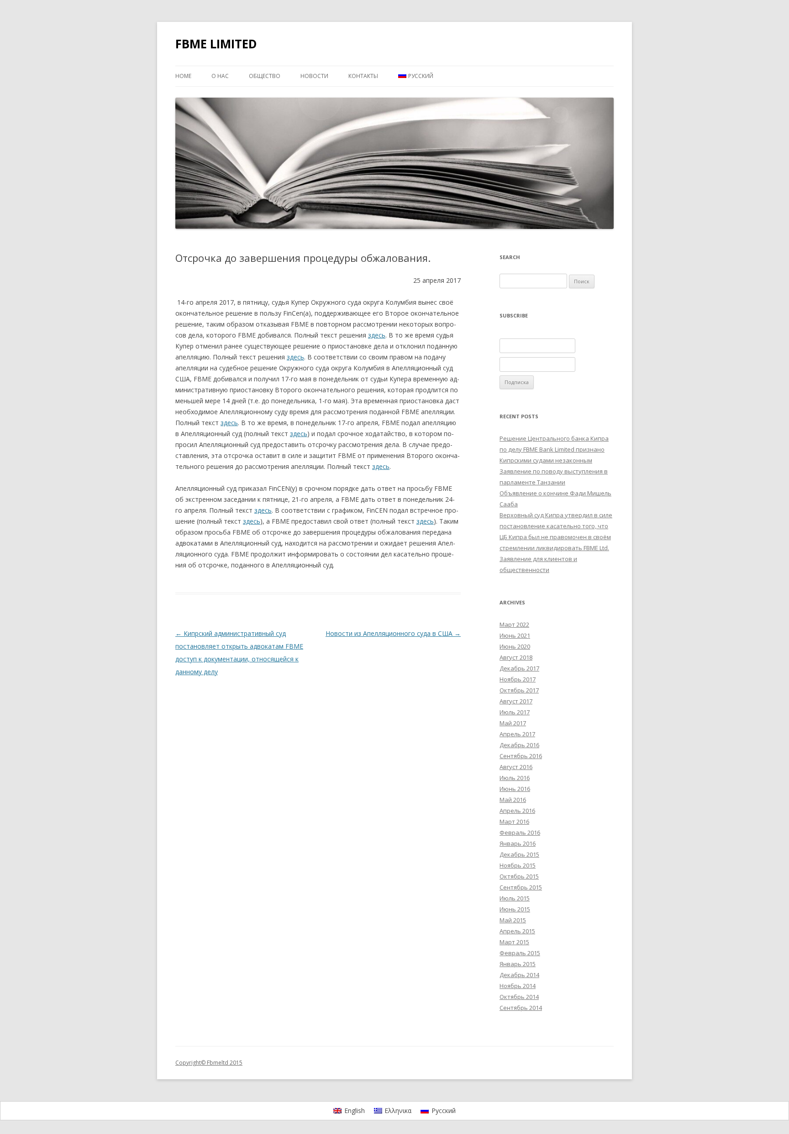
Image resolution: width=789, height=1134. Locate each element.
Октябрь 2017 (519, 690)
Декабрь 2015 (519, 854)
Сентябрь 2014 (521, 1008)
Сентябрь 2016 (521, 756)
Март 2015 (514, 942)
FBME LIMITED (216, 44)
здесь (376, 335)
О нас (220, 76)
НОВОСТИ (314, 76)
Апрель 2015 (517, 931)
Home (183, 76)
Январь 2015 (518, 964)
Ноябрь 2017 (518, 679)
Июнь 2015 (515, 909)
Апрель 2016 (517, 810)
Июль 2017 (515, 712)
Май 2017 (513, 723)
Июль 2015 (515, 898)
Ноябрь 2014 (518, 986)
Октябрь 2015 (519, 876)
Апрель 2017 (517, 734)
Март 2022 (514, 624)
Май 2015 (513, 920)
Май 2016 (513, 800)
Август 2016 (516, 767)
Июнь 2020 (515, 646)
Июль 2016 (515, 778)
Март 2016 (514, 821)
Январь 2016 (518, 843)
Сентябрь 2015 (521, 887)
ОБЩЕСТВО (264, 76)
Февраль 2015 (520, 953)
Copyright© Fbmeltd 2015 (208, 1062)
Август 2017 (516, 701)
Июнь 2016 (515, 789)
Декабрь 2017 (519, 668)
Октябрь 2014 (519, 997)
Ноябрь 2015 (518, 865)
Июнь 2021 (515, 635)
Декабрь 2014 (519, 975)
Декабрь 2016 (519, 745)
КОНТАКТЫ (363, 76)
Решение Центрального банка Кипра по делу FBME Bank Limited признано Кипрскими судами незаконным (554, 449)
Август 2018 (516, 657)
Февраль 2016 (520, 832)
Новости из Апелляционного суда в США (393, 633)
